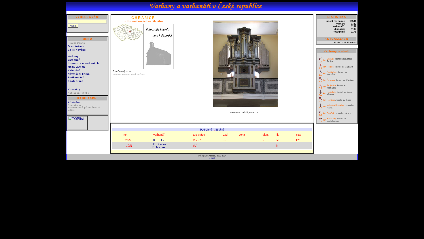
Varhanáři (74, 59)
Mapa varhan (76, 67)
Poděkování (76, 77)
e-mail (212, 158)
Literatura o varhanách (83, 63)
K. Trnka (158, 140)
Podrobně (206, 129)
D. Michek (158, 147)
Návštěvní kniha (79, 74)
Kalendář (74, 70)
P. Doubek (159, 144)
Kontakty (74, 89)
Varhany (73, 56)
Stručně (220, 129)
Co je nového (77, 49)
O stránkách (76, 46)
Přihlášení (74, 102)
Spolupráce (75, 81)
